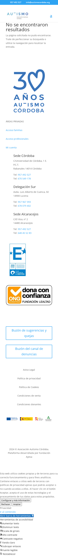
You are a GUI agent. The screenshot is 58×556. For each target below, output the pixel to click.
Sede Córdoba (23, 156)
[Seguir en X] (14, 317)
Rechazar (5, 504)
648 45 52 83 (24, 232)
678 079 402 (24, 205)
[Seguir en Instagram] (21, 317)
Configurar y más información (15, 500)
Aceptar (17, 504)
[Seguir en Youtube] (27, 317)
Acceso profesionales (17, 138)
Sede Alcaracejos (26, 214)
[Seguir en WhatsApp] (34, 317)
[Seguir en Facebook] (8, 317)
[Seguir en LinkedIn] (40, 317)
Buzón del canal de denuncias (29, 351)
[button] (17, 515)
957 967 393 (24, 201)
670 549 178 (24, 178)
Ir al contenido (8, 511)
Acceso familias (14, 130)
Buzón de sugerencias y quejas (29, 333)
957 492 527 (24, 229)
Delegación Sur (24, 187)
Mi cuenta (11, 147)
